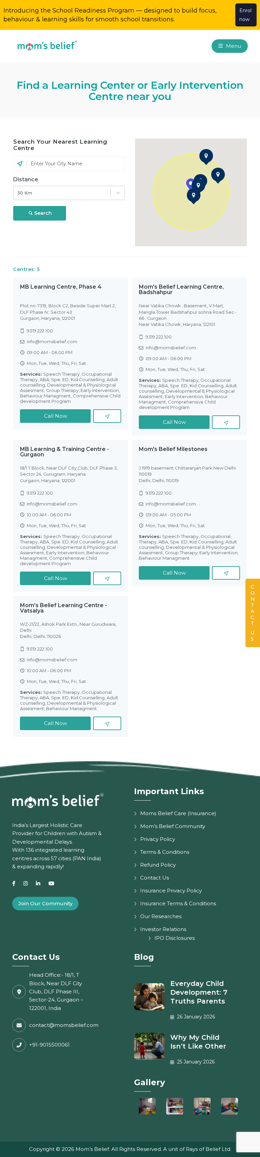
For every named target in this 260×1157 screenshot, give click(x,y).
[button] (198, 185)
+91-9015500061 (49, 1044)
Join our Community (45, 903)
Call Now (55, 416)
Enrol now (245, 14)
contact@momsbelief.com (64, 1025)
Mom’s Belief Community (172, 826)
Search (43, 213)
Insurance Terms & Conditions (178, 903)
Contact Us (154, 877)
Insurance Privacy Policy (171, 890)
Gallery (149, 1082)
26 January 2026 (195, 1017)
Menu (232, 46)
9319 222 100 (40, 330)
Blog (144, 957)
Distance (25, 179)
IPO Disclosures (174, 938)
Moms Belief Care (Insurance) (178, 813)
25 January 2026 (195, 1062)
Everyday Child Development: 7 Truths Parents (199, 992)
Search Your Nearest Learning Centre (60, 145)
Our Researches (160, 916)
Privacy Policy (157, 839)
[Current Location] (20, 163)
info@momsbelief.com (52, 341)
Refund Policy (158, 864)
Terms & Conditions (164, 851)
